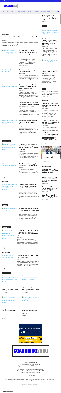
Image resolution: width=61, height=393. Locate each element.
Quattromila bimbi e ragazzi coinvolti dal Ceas (28, 70)
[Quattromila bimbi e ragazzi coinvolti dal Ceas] (10, 75)
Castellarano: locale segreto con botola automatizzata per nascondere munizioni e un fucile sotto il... (27, 232)
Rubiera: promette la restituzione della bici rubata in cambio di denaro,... (30, 289)
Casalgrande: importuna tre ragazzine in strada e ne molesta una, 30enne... (10, 310)
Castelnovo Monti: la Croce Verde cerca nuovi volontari (27, 256)
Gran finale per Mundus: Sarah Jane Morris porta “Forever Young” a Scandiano (29, 86)
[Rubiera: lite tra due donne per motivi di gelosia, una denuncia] (10, 213)
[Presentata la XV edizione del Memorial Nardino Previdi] (50, 64)
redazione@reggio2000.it (33, 384)
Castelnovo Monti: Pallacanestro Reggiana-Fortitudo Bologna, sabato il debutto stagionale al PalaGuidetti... (50, 41)
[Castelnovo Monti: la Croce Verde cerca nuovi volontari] (8, 260)
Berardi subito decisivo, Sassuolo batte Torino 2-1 (50, 139)
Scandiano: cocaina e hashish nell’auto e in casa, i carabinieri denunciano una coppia (29, 104)
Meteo (48, 11)
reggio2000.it (28, 379)
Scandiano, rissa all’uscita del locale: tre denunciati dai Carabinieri (28, 122)
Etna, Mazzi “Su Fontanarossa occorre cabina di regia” (49, 188)
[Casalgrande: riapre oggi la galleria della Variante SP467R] (10, 169)
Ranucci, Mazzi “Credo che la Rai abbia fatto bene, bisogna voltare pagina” (49, 179)
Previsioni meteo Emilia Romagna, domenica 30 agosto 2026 (50, 17)
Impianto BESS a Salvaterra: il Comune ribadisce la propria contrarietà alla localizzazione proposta (29, 146)
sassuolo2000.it (20, 379)
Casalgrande (21, 11)
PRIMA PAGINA (6, 11)
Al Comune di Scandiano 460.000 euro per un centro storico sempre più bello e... (28, 52)
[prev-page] (2, 137)
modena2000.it (30, 380)
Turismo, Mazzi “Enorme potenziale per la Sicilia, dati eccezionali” (50, 170)
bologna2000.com (35, 379)
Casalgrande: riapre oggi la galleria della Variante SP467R (28, 164)
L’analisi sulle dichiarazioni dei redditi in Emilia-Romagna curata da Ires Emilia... (50, 122)
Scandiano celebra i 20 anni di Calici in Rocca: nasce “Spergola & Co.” (20, 37)
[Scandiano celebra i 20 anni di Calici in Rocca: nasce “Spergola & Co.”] (20, 25)
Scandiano (14, 11)
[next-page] (4, 137)
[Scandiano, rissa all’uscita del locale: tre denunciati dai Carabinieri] (10, 126)
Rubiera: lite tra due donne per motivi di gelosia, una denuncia (29, 209)
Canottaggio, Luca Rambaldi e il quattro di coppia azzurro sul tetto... (50, 105)
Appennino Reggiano (40, 11)
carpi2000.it (43, 379)
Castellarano (30, 11)
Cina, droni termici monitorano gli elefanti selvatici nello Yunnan (50, 196)
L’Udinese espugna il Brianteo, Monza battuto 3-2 (50, 157)
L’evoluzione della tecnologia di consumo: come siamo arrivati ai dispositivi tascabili (50, 93)
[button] (58, 12)
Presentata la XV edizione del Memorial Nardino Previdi (50, 70)
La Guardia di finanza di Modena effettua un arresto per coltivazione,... (10, 289)
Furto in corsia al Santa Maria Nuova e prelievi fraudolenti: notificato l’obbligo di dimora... (29, 186)
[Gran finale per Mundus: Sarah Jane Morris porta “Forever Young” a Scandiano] (10, 90)
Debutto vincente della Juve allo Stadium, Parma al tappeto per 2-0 (51, 134)
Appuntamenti (5, 34)
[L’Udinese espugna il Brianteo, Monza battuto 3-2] (51, 152)
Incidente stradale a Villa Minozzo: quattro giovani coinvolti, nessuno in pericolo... (29, 311)
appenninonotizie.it (51, 379)
